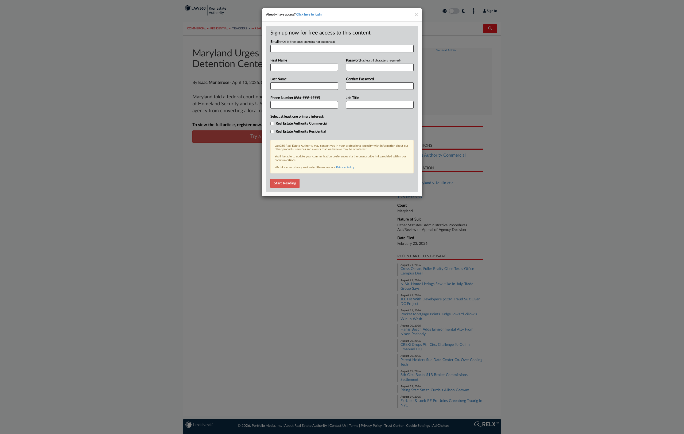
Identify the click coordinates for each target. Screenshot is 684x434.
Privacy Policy (345, 167)
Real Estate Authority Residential (301, 131)
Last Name (278, 79)
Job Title (352, 98)
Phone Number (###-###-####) (295, 98)
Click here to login (309, 14)
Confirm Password (360, 79)
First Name (278, 60)
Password (373, 60)
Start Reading (285, 183)
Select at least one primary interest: (297, 116)
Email (302, 42)
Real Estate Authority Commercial (301, 123)
